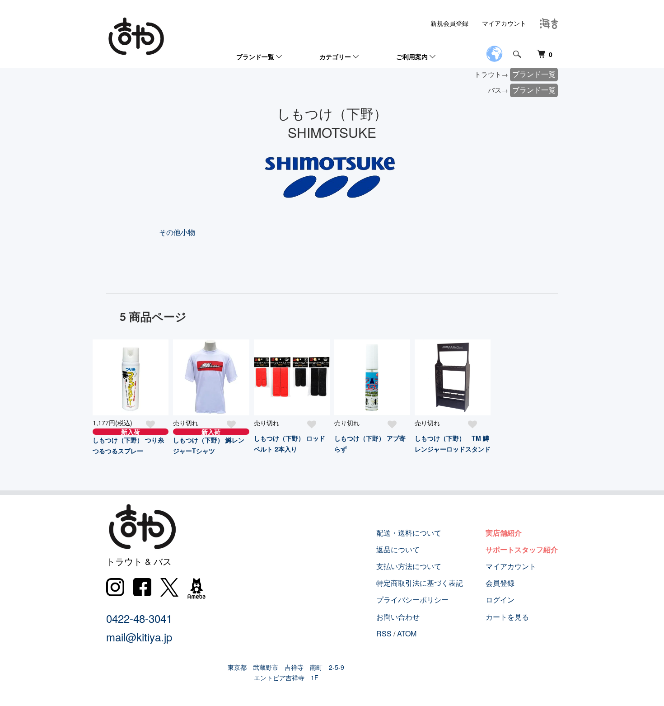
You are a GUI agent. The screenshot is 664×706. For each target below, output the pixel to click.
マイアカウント (504, 23)
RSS (384, 633)
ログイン (500, 599)
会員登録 (500, 583)
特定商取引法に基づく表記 (419, 583)
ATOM (406, 633)
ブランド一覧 (255, 56)
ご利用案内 (412, 56)
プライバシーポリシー (412, 599)
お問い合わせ (398, 617)
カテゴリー (335, 56)
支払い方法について (408, 566)
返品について (398, 549)
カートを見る (507, 617)
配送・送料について (408, 532)
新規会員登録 (449, 23)
